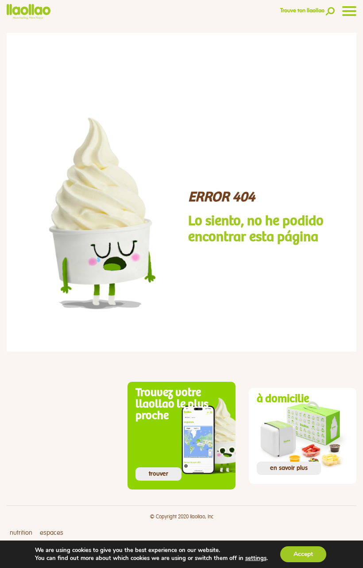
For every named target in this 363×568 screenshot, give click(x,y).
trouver (158, 474)
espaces (51, 533)
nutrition (21, 533)
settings (255, 558)
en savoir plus (289, 468)
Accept (303, 554)
